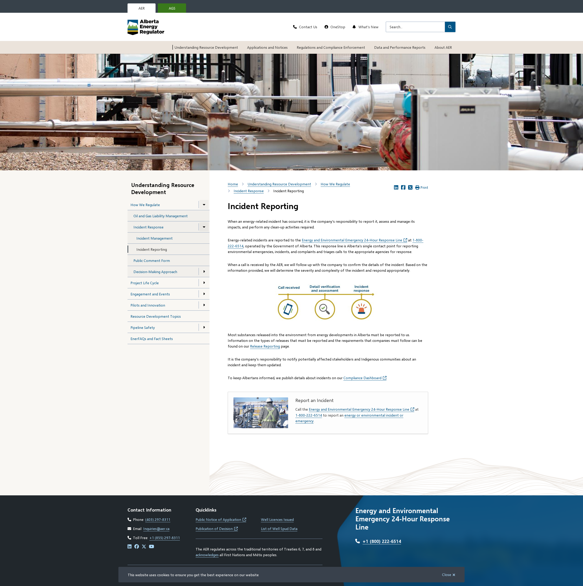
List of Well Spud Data (279, 528)
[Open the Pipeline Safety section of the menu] (204, 327)
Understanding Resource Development (206, 47)
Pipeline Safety (142, 327)
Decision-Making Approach (155, 271)
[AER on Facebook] (136, 547)
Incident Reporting (151, 249)
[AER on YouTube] (151, 547)
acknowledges (207, 555)
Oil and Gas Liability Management (160, 216)
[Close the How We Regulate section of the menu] (204, 204)
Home (233, 184)
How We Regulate (145, 204)
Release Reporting (265, 346)
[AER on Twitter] (144, 547)
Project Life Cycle (144, 283)
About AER (443, 47)
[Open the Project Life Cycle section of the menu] (204, 282)
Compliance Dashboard (364, 378)
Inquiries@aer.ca (156, 528)
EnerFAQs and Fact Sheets (151, 338)
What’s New (368, 27)
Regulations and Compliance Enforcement (331, 47)
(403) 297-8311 (157, 519)
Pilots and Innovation (147, 305)
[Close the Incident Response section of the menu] (204, 226)
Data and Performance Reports (399, 47)
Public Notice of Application (221, 519)
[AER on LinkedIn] (130, 547)
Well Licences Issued (277, 519)
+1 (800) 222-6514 (382, 541)
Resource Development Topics (155, 316)
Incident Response (148, 227)
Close (446, 574)
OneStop (337, 27)
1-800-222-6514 (308, 415)
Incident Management (154, 238)
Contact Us (308, 27)
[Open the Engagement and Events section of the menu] (204, 293)
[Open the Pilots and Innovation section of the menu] (204, 305)
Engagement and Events (150, 294)
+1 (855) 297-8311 (164, 537)
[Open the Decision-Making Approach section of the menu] (204, 271)
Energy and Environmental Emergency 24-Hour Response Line (354, 240)
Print (424, 187)
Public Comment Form (151, 260)
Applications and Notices (267, 47)
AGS (175, 9)
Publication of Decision (217, 528)
